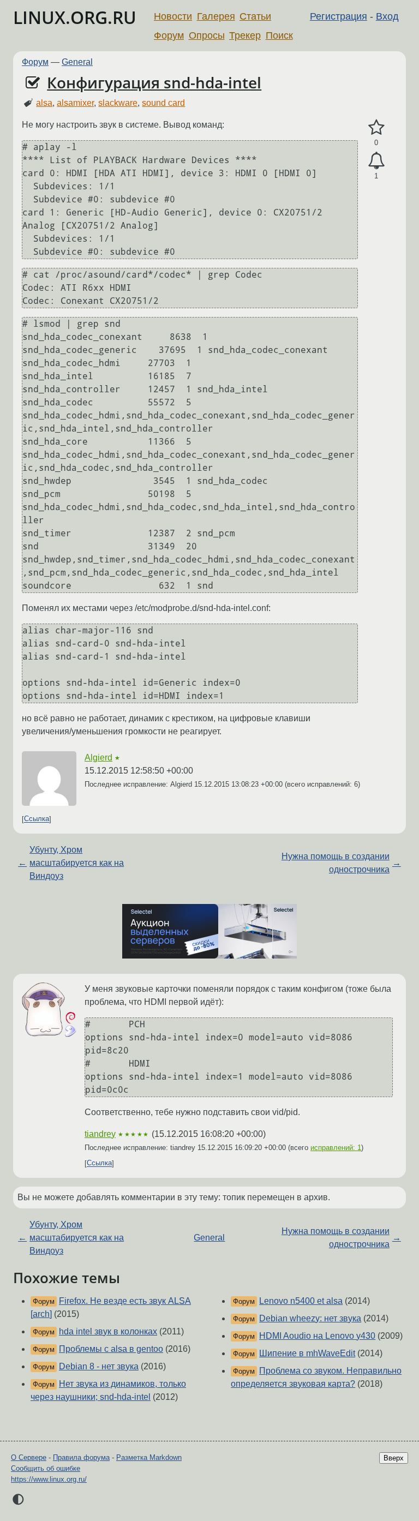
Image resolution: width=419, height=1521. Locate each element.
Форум (169, 35)
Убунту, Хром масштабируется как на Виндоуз (76, 863)
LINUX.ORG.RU (74, 17)
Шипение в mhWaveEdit (307, 1353)
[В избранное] (376, 127)
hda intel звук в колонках (108, 1331)
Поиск (279, 35)
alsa (44, 102)
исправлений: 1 (335, 1147)
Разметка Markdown (149, 1457)
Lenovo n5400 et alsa (301, 1301)
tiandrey (100, 1134)
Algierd (98, 757)
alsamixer (75, 102)
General (77, 62)
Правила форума (81, 1457)
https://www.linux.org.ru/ (49, 1479)
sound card (163, 102)
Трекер (245, 35)
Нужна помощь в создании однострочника (336, 863)
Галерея (216, 16)
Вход (387, 16)
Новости (173, 16)
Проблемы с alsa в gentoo (111, 1349)
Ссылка (36, 819)
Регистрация (338, 16)
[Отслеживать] (376, 161)
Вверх (394, 1458)
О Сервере (28, 1457)
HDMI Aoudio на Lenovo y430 (317, 1335)
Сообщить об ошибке (45, 1468)
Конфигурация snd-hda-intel (154, 82)
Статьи (255, 16)
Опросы (207, 35)
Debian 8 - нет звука (99, 1366)
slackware (117, 102)
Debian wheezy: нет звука (310, 1318)
